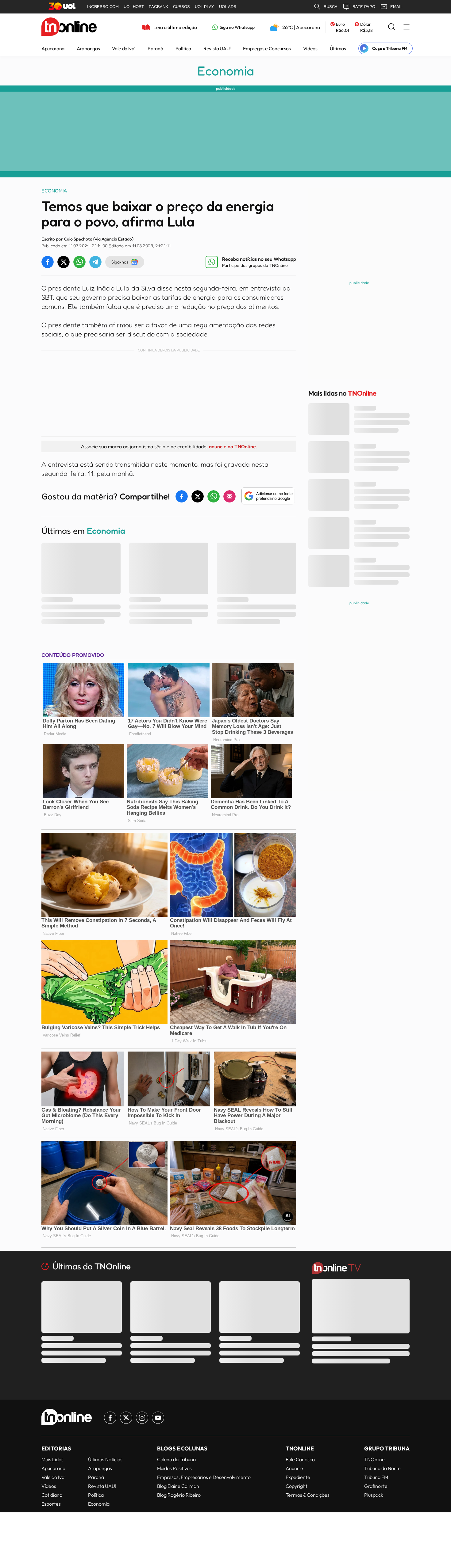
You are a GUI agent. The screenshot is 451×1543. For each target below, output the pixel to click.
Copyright (296, 1486)
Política (183, 48)
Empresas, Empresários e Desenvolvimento (204, 1477)
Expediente (298, 1477)
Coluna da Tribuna (176, 1459)
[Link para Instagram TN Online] (142, 1418)
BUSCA (330, 6)
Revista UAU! (217, 48)
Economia (225, 71)
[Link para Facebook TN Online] (110, 1418)
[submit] (391, 27)
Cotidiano (51, 1495)
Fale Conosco (300, 1459)
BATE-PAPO (364, 6)
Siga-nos (119, 261)
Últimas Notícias (105, 1459)
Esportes (51, 1504)
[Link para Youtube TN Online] (158, 1418)
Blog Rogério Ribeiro (179, 1495)
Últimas (338, 48)
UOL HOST (134, 6)
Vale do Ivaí (123, 48)
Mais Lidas (52, 1459)
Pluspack (373, 1495)
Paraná (155, 48)
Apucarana (52, 48)
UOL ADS (227, 6)
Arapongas (88, 48)
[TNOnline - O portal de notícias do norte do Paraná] (69, 27)
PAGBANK (158, 6)
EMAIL (396, 6)
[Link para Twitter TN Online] (126, 1418)
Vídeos (310, 48)
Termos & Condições (308, 1495)
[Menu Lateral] (406, 27)
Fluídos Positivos (174, 1468)
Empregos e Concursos (267, 48)
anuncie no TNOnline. (233, 446)
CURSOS (181, 6)
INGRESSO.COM (103, 6)
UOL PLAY (204, 6)
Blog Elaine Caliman (178, 1486)
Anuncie (294, 1468)
